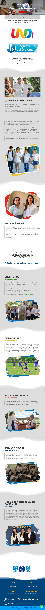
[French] (12, 12)
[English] (10, 12)
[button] (41, 606)
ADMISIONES (22, 12)
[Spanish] (14, 12)
